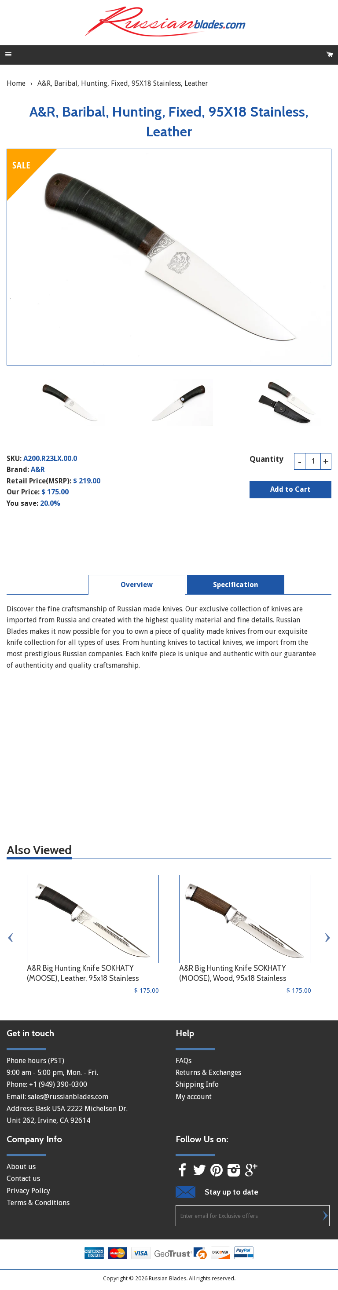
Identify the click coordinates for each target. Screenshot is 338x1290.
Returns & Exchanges (208, 1072)
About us (21, 1166)
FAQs (183, 1060)
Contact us (23, 1178)
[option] (69, 403)
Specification (235, 585)
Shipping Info (197, 1084)
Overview (137, 585)
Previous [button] (11, 937)
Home (16, 83)
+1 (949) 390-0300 (58, 1084)
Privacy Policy (28, 1191)
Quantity (266, 459)
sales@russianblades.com (68, 1097)
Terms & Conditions (38, 1203)
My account (194, 1097)
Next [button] (327, 937)
